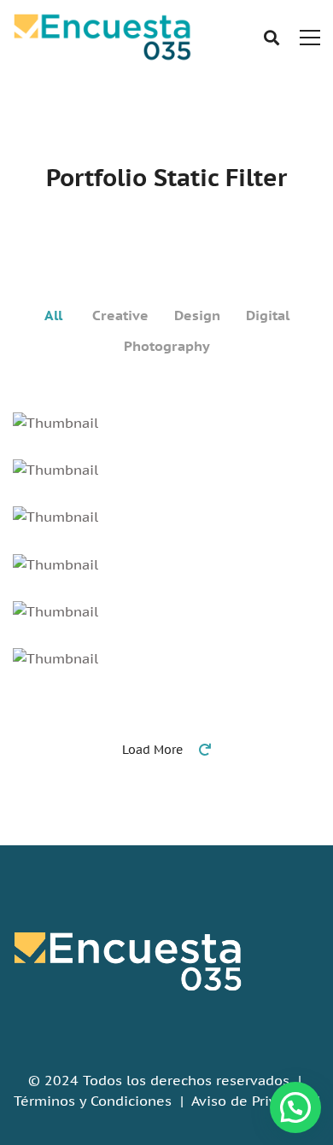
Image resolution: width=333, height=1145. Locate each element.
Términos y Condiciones (93, 1100)
